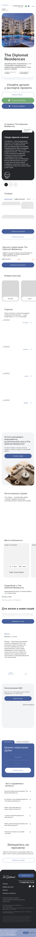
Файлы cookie (6, 901)
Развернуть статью (18, 621)
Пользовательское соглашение (11, 897)
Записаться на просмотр (18, 265)
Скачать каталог (18, 770)
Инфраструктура (8, 887)
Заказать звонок (17, 95)
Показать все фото (18, 237)
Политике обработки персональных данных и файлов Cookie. (8, 935)
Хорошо (26, 932)
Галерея (5, 884)
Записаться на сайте (18, 860)
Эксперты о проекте (9, 893)
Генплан (5, 890)
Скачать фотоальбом (18, 231)
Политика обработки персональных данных (14, 899)
